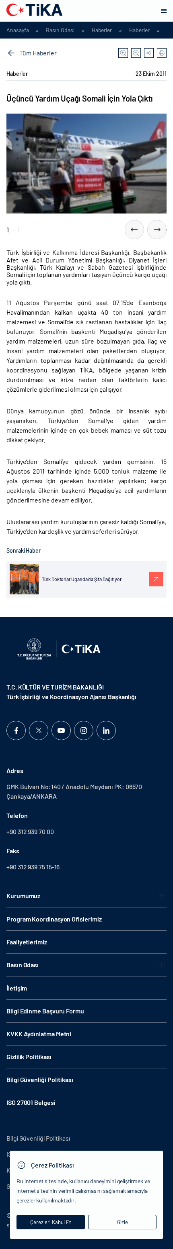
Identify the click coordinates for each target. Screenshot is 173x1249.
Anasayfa (17, 30)
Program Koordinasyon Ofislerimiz (53, 919)
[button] (134, 229)
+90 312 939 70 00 (30, 831)
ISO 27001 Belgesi (31, 1102)
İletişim (16, 988)
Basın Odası (60, 30)
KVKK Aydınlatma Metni (38, 1033)
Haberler (102, 30)
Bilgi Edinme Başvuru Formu (45, 1011)
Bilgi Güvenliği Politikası (39, 1079)
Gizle (122, 1222)
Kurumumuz (23, 895)
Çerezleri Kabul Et (50, 1222)
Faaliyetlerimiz (26, 942)
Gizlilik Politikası (28, 1056)
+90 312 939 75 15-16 (33, 867)
